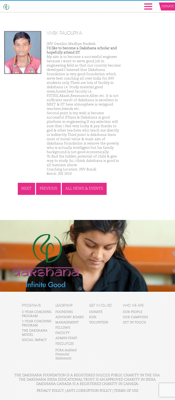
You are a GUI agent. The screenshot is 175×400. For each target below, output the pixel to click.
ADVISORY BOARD (69, 317)
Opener (148, 6)
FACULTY (62, 333)
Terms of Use (126, 390)
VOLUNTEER (98, 322)
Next (26, 189)
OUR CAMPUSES (135, 317)
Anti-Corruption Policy (89, 390)
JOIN (92, 317)
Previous (48, 189)
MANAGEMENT (67, 322)
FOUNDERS (64, 312)
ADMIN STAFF (66, 338)
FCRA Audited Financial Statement (66, 354)
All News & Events (84, 189)
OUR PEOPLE (132, 312)
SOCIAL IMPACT (34, 340)
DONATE (96, 312)
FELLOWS (62, 327)
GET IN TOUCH (134, 322)
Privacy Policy (50, 390)
